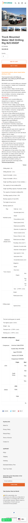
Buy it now (14, 65)
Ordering (5, 460)
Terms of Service (7, 437)
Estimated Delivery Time (9, 464)
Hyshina (11, 517)
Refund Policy (6, 433)
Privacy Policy (6, 429)
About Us (5, 425)
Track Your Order (7, 469)
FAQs (4, 452)
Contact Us (6, 441)
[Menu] (25, 3)
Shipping (5, 456)
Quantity (4, 53)
